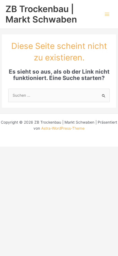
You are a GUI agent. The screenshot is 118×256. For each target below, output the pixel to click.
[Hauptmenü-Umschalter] (107, 14)
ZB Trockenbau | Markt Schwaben (41, 14)
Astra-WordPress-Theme (63, 128)
